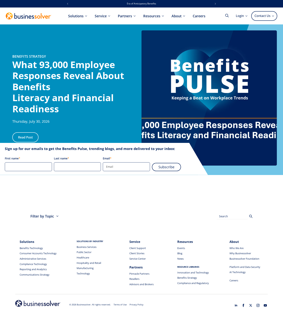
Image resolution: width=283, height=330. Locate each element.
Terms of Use (120, 304)
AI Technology (237, 272)
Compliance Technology (33, 264)
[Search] (251, 216)
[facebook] (243, 305)
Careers (199, 16)
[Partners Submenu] (135, 16)
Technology (83, 273)
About (177, 16)
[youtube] (265, 305)
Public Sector (84, 252)
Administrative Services (33, 258)
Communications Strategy (34, 274)
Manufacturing (85, 268)
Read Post (25, 137)
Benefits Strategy (187, 277)
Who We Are (236, 248)
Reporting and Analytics (33, 269)
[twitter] (250, 305)
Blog (179, 253)
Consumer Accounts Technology (38, 253)
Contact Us (262, 16)
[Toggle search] (227, 16)
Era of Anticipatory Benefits (141, 3)
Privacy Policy (136, 304)
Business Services (86, 247)
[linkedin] (236, 305)
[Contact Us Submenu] (273, 16)
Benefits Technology (31, 248)
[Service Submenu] (110, 16)
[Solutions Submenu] (87, 16)
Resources (151, 16)
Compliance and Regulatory (193, 283)
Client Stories (136, 253)
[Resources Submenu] (164, 16)
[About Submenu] (185, 16)
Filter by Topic (42, 216)
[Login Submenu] (247, 16)
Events (181, 248)
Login (240, 16)
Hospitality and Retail (89, 263)
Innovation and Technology (193, 272)
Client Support (137, 248)
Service (101, 16)
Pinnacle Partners (139, 273)
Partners (125, 16)
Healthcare (83, 257)
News (180, 258)
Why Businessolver (240, 253)
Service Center (137, 258)
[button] (68, 4)
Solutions (76, 16)
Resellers (134, 279)
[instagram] (257, 305)
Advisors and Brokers (141, 284)
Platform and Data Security (244, 267)
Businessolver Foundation (244, 258)
